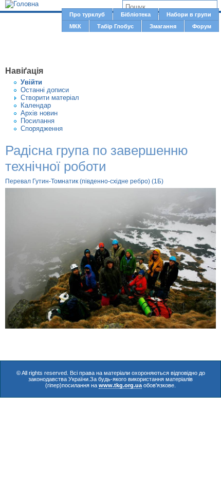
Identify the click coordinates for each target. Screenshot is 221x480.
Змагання (163, 26)
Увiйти (31, 82)
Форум (201, 26)
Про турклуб (87, 14)
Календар (36, 105)
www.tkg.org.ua (120, 385)
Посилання (37, 121)
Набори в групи (189, 14)
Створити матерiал (50, 97)
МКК (75, 26)
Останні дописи (45, 90)
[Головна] (22, 4)
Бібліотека (136, 14)
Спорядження (42, 128)
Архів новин (39, 113)
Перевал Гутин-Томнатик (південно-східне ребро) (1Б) (84, 181)
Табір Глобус (115, 26)
